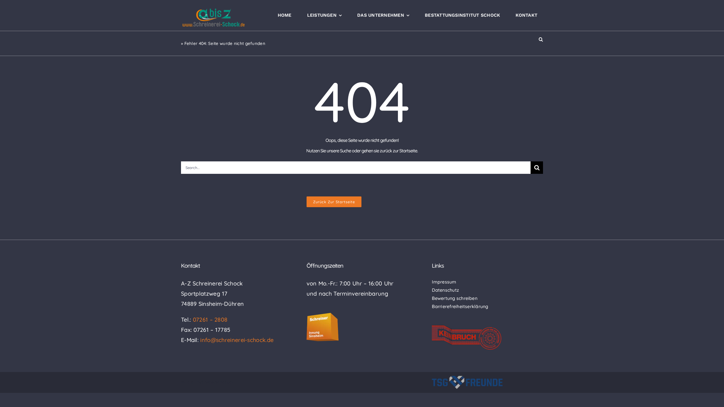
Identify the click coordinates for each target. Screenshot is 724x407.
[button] (541, 39)
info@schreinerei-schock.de (236, 339)
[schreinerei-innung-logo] (323, 315)
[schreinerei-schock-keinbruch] (467, 327)
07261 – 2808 (210, 319)
